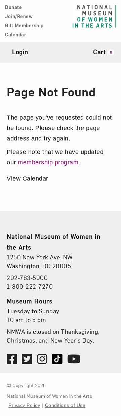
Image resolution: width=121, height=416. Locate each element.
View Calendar (27, 178)
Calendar (15, 34)
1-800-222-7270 (30, 286)
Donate (13, 7)
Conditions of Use (65, 405)
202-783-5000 (27, 277)
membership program (48, 162)
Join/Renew (19, 16)
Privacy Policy (24, 405)
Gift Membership (24, 25)
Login (20, 51)
